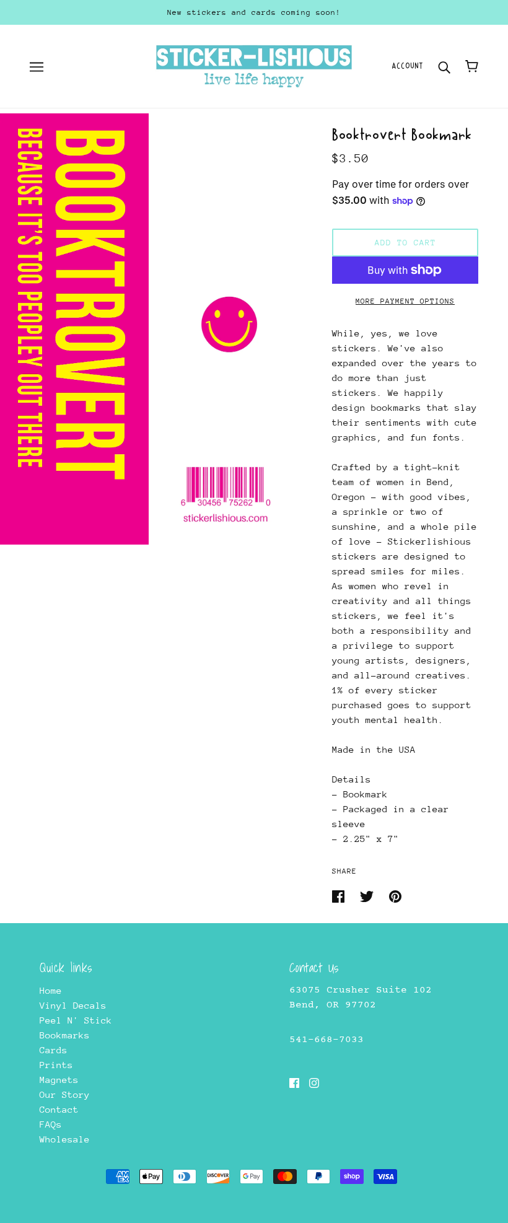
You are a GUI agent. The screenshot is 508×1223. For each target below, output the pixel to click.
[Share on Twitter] (369, 895)
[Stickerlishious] (253, 65)
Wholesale (65, 1139)
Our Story (65, 1094)
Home (51, 990)
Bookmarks (65, 1035)
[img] (294, 1082)
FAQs (51, 1124)
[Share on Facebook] (341, 895)
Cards (54, 1050)
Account (407, 66)
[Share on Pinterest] (395, 895)
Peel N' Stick (76, 1020)
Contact (59, 1109)
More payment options (405, 301)
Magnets (59, 1079)
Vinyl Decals (73, 1005)
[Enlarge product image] (74, 329)
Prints (56, 1064)
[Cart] (471, 66)
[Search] (444, 66)
